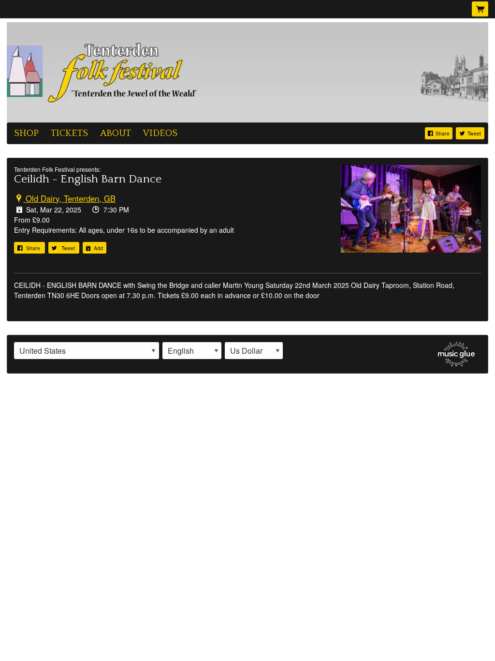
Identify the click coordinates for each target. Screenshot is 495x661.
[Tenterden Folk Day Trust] (247, 71)
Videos (160, 133)
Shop (26, 133)
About (115, 133)
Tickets (69, 133)
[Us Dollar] (254, 351)
